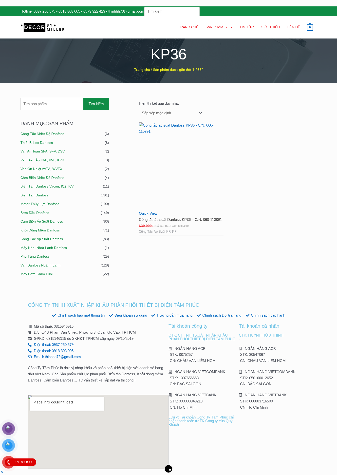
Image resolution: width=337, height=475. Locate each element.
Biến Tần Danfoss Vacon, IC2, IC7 (47, 186)
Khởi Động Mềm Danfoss (40, 230)
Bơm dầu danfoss (34, 213)
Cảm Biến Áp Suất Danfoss (41, 221)
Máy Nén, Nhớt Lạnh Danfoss (43, 248)
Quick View (148, 213)
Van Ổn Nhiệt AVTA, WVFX (41, 169)
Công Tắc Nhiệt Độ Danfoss (42, 134)
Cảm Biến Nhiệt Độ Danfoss (42, 178)
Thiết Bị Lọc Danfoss (36, 143)
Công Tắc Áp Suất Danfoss (41, 239)
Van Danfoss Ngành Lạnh (40, 265)
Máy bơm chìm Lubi (36, 274)
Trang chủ (142, 70)
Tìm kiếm (96, 104)
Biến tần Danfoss (34, 195)
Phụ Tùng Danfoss (35, 256)
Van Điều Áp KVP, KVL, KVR (42, 160)
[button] (2, 472)
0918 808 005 (69, 11)
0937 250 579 (44, 11)
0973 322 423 (94, 11)
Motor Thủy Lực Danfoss (39, 204)
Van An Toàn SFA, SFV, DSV (42, 151)
